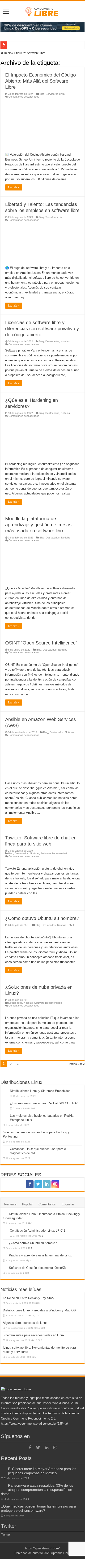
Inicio (7, 53)
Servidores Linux (55, 93)
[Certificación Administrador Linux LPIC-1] (5, 1231)
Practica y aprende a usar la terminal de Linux (40, 1255)
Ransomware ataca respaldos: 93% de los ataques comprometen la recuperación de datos (37, 1489)
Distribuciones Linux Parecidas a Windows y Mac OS (39, 1310)
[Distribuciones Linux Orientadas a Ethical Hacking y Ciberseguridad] (5, 1214)
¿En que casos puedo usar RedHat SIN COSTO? (43, 1103)
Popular (27, 1204)
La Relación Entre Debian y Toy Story (28, 1298)
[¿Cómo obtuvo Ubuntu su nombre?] (5, 1243)
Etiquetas (68, 1204)
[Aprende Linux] (42, 11)
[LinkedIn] (47, 1184)
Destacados (52, 341)
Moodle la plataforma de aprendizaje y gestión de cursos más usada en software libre (38, 524)
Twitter (8, 1526)
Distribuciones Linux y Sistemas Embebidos (40, 1091)
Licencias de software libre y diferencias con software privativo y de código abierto (42, 328)
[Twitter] (38, 1184)
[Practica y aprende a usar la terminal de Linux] (5, 1255)
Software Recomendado (54, 853)
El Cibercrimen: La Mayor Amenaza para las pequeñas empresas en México (42, 1471)
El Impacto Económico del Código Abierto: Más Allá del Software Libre (40, 81)
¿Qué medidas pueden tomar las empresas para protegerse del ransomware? (38, 1508)
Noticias (65, 341)
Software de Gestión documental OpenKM (38, 1268)
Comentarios (47, 1204)
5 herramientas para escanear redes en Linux (33, 1335)
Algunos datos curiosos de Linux (25, 1323)
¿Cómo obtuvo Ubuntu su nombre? (42, 918)
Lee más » (13, 187)
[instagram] (55, 1184)
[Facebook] (30, 1184)
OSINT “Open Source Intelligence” (41, 642)
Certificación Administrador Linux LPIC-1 (37, 1230)
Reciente (10, 1204)
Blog (41, 93)
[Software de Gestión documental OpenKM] (5, 1268)
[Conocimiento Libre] (42, 26)
